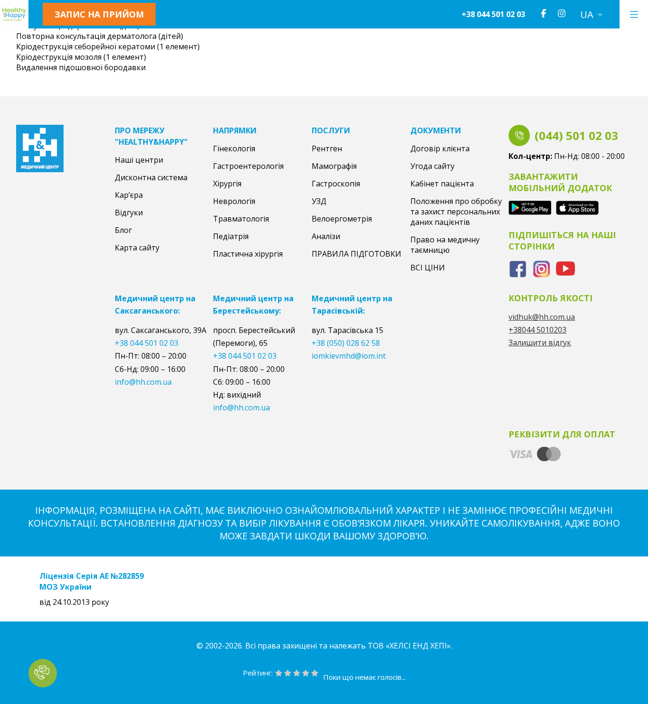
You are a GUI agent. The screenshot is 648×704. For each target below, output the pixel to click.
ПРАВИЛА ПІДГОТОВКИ (356, 254)
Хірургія (227, 183)
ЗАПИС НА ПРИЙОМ (99, 14)
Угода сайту (432, 166)
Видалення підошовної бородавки (81, 67)
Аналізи (326, 236)
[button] (42, 673)
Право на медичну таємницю (445, 244)
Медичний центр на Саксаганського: (155, 304)
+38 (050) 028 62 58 (346, 343)
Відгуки (129, 212)
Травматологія (241, 218)
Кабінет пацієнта (442, 183)
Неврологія (234, 201)
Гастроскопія (336, 183)
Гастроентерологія (248, 166)
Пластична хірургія (248, 254)
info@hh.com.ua (143, 382)
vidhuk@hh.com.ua (542, 317)
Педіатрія (231, 236)
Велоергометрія (342, 218)
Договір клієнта (440, 148)
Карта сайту (137, 247)
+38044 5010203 (537, 329)
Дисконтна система (151, 177)
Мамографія (334, 166)
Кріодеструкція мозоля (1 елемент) (81, 57)
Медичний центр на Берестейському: (253, 304)
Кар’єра (129, 195)
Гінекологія (234, 148)
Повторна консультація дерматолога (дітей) (99, 36)
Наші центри (139, 160)
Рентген (327, 148)
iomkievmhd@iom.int (349, 356)
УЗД (319, 201)
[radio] (278, 673)
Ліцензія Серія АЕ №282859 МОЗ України (91, 581)
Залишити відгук (540, 342)
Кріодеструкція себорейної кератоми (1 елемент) (108, 46)
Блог (123, 230)
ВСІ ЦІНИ (427, 267)
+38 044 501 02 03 (493, 14)
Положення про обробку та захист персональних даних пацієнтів (456, 211)
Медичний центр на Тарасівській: (352, 304)
